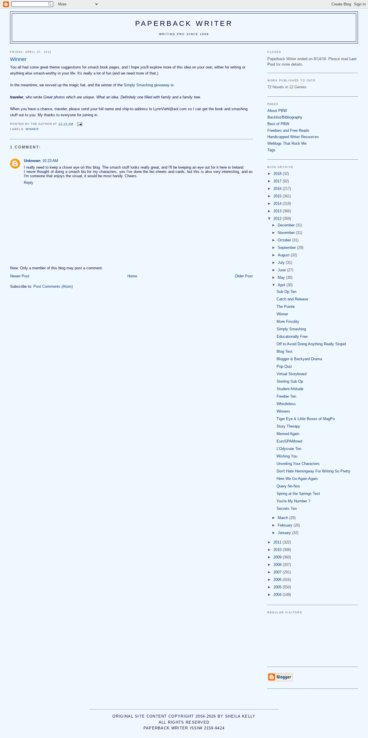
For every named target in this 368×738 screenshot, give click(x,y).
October (285, 240)
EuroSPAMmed (289, 441)
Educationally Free (292, 336)
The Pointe (286, 306)
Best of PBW (278, 124)
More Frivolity (288, 321)
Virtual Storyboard (291, 374)
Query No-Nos (288, 486)
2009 (278, 557)
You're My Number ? (293, 501)
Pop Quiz (284, 366)
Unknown (32, 161)
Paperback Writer (184, 23)
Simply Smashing (291, 329)
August (284, 255)
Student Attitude (290, 389)
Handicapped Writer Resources (293, 137)
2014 (278, 203)
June (282, 270)
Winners (283, 411)
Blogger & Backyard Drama (299, 359)
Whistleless (286, 404)
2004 (278, 594)
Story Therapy (288, 426)
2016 (278, 188)
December (287, 225)
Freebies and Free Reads (288, 130)
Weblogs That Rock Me (286, 143)
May (282, 277)
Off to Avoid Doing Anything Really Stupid (311, 344)
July (282, 262)
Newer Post (19, 276)
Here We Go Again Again (297, 478)
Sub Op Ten (286, 291)
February (286, 525)
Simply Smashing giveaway (147, 85)
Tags (271, 150)
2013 (278, 211)
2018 (278, 173)
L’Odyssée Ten (289, 449)
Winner (282, 314)
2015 (278, 196)
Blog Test (284, 351)
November (287, 232)
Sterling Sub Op (290, 381)
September (287, 247)
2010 (278, 550)
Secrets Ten (287, 508)
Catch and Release (292, 299)
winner (32, 129)
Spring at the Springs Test (298, 493)
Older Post (244, 276)
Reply (28, 182)
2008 (278, 564)
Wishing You (287, 456)
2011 (278, 542)
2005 (278, 587)
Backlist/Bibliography (284, 117)
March (283, 518)
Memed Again (288, 434)
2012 (278, 218)
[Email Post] (79, 123)
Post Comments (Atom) (53, 286)
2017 (278, 181)
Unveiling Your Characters (298, 464)
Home (132, 276)
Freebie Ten (286, 396)
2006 (278, 579)
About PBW (277, 110)
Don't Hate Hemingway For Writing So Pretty (313, 471)
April (282, 285)
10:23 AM (50, 161)
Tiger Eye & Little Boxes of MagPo (306, 419)
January (285, 533)
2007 (278, 572)
